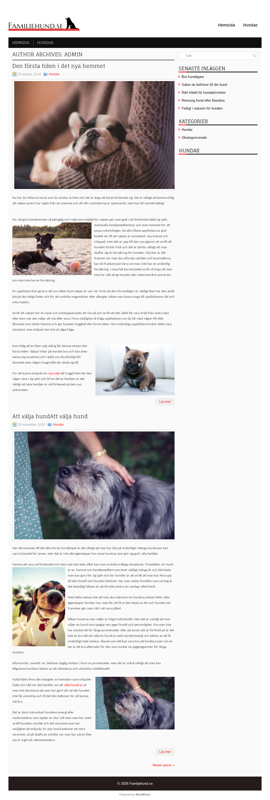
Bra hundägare (193, 77)
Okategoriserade (194, 138)
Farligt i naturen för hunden (202, 108)
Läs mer (165, 402)
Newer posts (164, 765)
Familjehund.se (141, 784)
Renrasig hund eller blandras (203, 100)
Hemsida (226, 25)
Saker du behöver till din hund (204, 85)
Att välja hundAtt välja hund (51, 416)
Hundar (250, 25)
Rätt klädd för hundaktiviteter (204, 93)
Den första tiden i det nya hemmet (60, 66)
